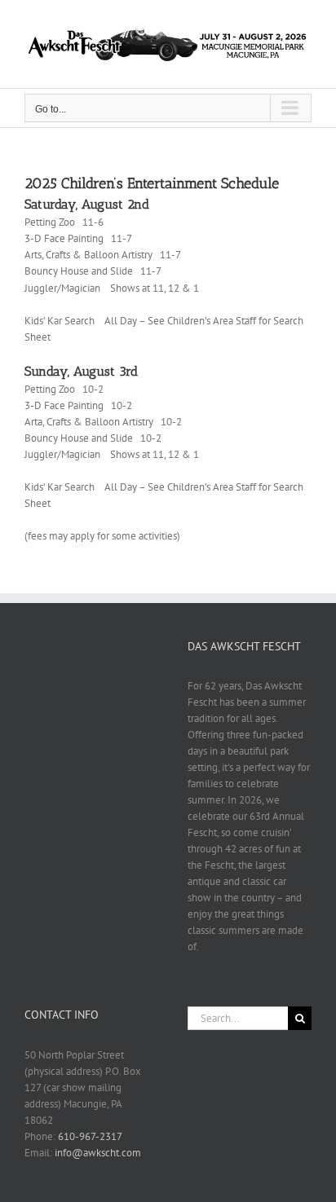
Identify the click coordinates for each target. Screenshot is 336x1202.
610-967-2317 (90, 1136)
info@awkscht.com (98, 1153)
